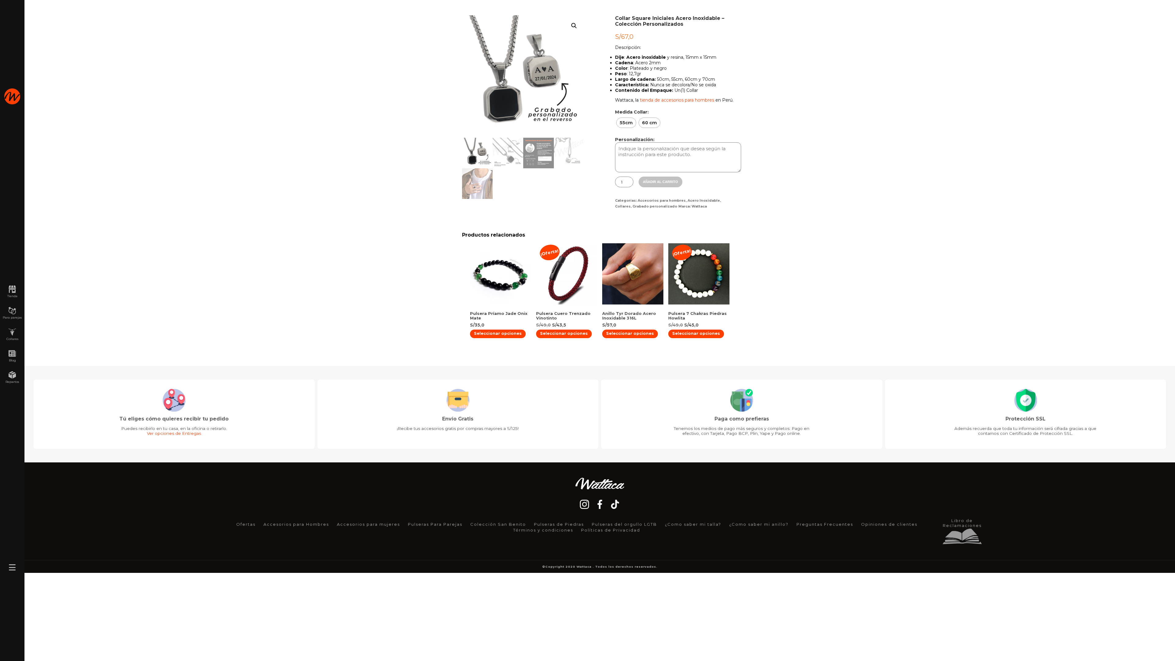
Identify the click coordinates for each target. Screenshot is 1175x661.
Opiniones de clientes (889, 524)
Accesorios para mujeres (368, 524)
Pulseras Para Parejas (435, 524)
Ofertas (246, 524)
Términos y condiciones (543, 530)
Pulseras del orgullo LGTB (624, 524)
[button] (574, 25)
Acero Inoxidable (704, 200)
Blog (12, 360)
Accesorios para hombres (662, 200)
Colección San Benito (498, 524)
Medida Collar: (632, 112)
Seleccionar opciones (498, 333)
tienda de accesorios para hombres (677, 100)
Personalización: (635, 139)
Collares (12, 339)
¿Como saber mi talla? (693, 524)
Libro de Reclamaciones (962, 523)
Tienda (12, 296)
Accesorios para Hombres (296, 524)
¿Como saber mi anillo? (759, 524)
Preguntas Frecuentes (824, 524)
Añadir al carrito (660, 182)
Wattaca (699, 206)
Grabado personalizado (654, 206)
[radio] (626, 123)
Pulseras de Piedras (559, 524)
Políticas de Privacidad (610, 530)
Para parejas (12, 317)
